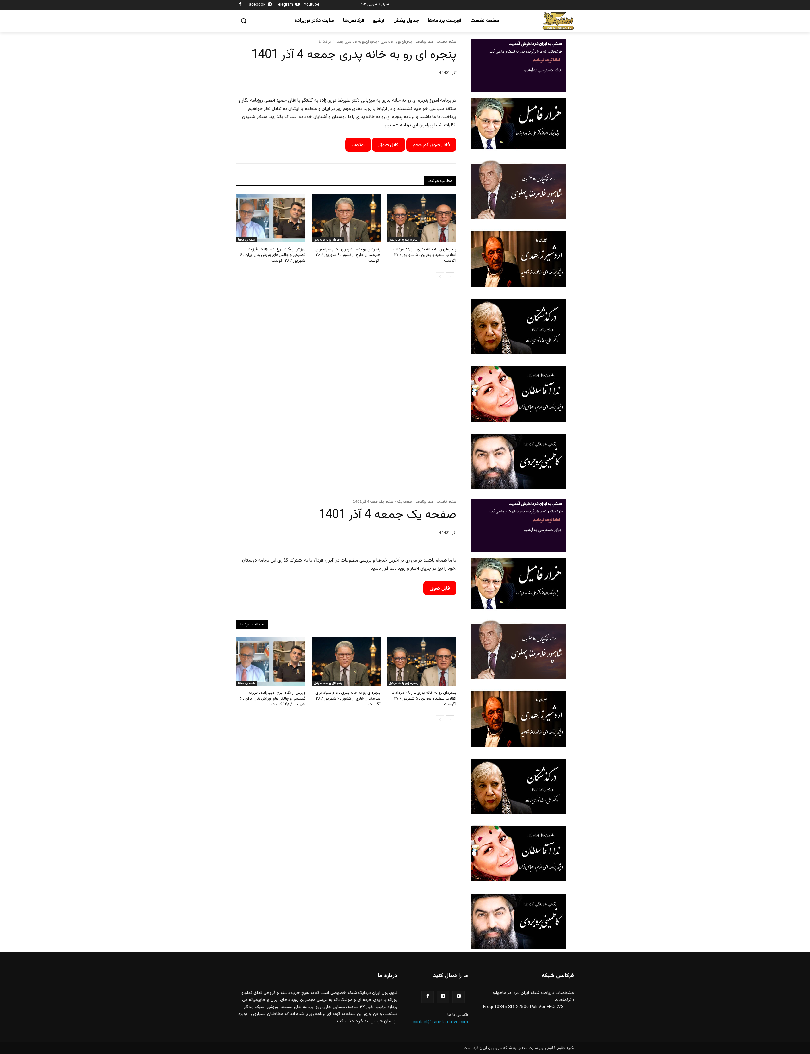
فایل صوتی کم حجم (431, 144)
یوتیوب (358, 144)
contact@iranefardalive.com (440, 1022)
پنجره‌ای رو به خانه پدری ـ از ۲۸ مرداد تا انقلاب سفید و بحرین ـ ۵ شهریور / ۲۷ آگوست (424, 255)
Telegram (284, 5)
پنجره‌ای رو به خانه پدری (396, 41)
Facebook (256, 5)
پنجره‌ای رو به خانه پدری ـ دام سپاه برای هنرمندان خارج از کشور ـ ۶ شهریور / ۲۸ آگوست (348, 255)
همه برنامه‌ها (424, 41)
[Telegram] (270, 5)
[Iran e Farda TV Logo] (558, 21)
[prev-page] (440, 276)
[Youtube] (297, 5)
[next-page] (450, 276)
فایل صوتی (388, 144)
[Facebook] (240, 5)
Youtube (311, 5)
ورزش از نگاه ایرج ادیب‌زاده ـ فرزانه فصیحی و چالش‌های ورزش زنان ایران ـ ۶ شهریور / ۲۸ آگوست (272, 255)
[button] (243, 20)
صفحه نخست (446, 41)
